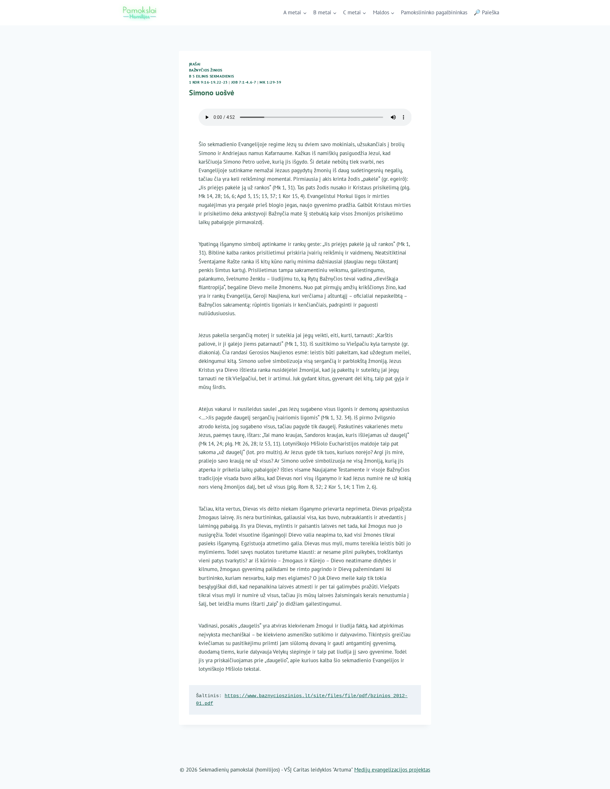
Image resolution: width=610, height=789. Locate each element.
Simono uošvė (211, 93)
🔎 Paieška (486, 12)
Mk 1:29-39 (270, 82)
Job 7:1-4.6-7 (243, 82)
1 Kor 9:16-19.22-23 (208, 82)
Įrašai (195, 64)
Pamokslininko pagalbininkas (434, 12)
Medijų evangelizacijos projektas (392, 769)
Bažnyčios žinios (206, 70)
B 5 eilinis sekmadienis (211, 76)
